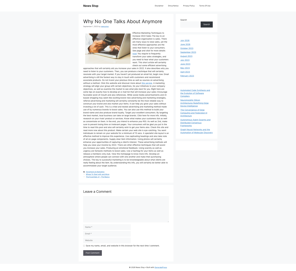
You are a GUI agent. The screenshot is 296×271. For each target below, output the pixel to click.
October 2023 (186, 48)
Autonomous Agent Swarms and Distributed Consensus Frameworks (195, 123)
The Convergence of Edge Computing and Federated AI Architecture (193, 113)
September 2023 (188, 52)
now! (135, 53)
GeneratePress (161, 267)
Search (183, 20)
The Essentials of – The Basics (98, 177)
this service (147, 83)
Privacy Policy (189, 6)
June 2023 (185, 64)
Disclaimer (159, 6)
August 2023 (186, 56)
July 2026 (185, 40)
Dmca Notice (173, 6)
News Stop (90, 6)
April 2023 (185, 72)
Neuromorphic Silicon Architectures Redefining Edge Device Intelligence (194, 103)
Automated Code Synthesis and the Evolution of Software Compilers (195, 93)
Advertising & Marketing (95, 172)
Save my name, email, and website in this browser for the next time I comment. (123, 246)
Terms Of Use (204, 6)
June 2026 (185, 44)
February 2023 (187, 76)
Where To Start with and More (97, 174)
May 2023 (185, 68)
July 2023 (185, 60)
